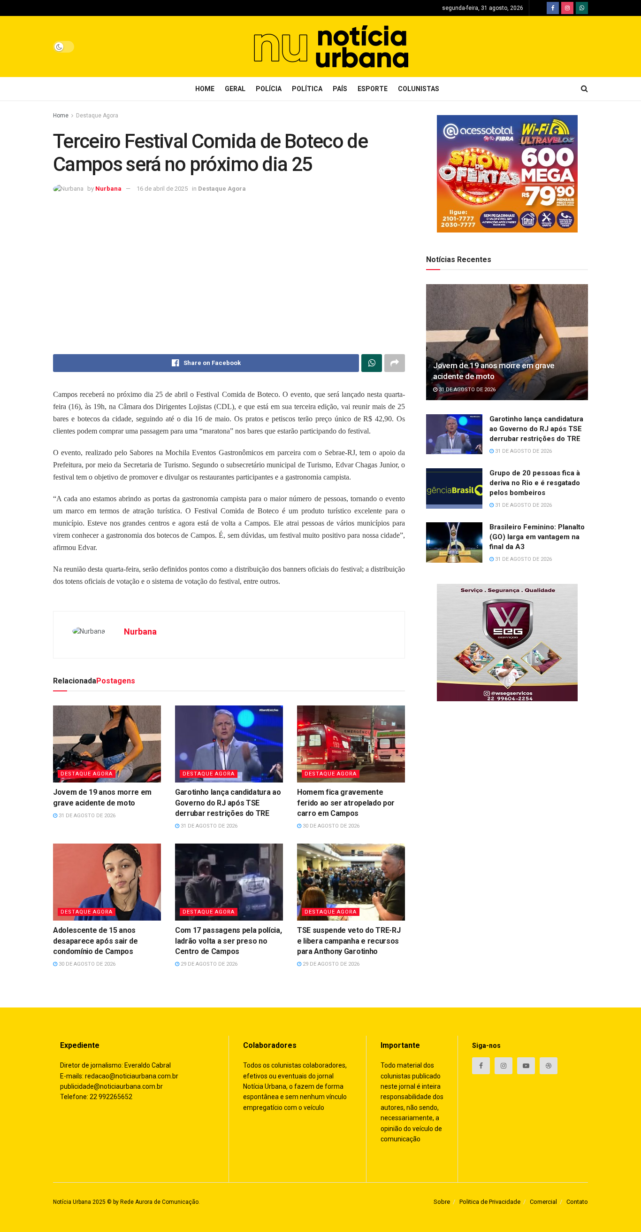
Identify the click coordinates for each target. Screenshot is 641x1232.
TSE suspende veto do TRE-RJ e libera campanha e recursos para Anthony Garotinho (348, 941)
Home (204, 89)
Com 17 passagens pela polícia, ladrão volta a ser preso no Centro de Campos (228, 941)
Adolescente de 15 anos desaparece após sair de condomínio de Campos (95, 941)
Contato (577, 1201)
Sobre (442, 1201)
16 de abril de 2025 (162, 188)
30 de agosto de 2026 (330, 826)
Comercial (543, 1201)
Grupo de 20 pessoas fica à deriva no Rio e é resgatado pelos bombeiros (534, 483)
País (340, 89)
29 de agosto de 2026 (208, 964)
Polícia (269, 89)
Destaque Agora (97, 115)
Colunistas (418, 89)
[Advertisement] (229, 274)
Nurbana (108, 188)
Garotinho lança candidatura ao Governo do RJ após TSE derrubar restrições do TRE (228, 803)
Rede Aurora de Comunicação (159, 1202)
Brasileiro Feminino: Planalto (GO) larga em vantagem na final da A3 (537, 537)
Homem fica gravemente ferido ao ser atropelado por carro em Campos (346, 803)
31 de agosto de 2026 (86, 816)
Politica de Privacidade (489, 1201)
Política (307, 89)
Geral (235, 89)
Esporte (373, 89)
